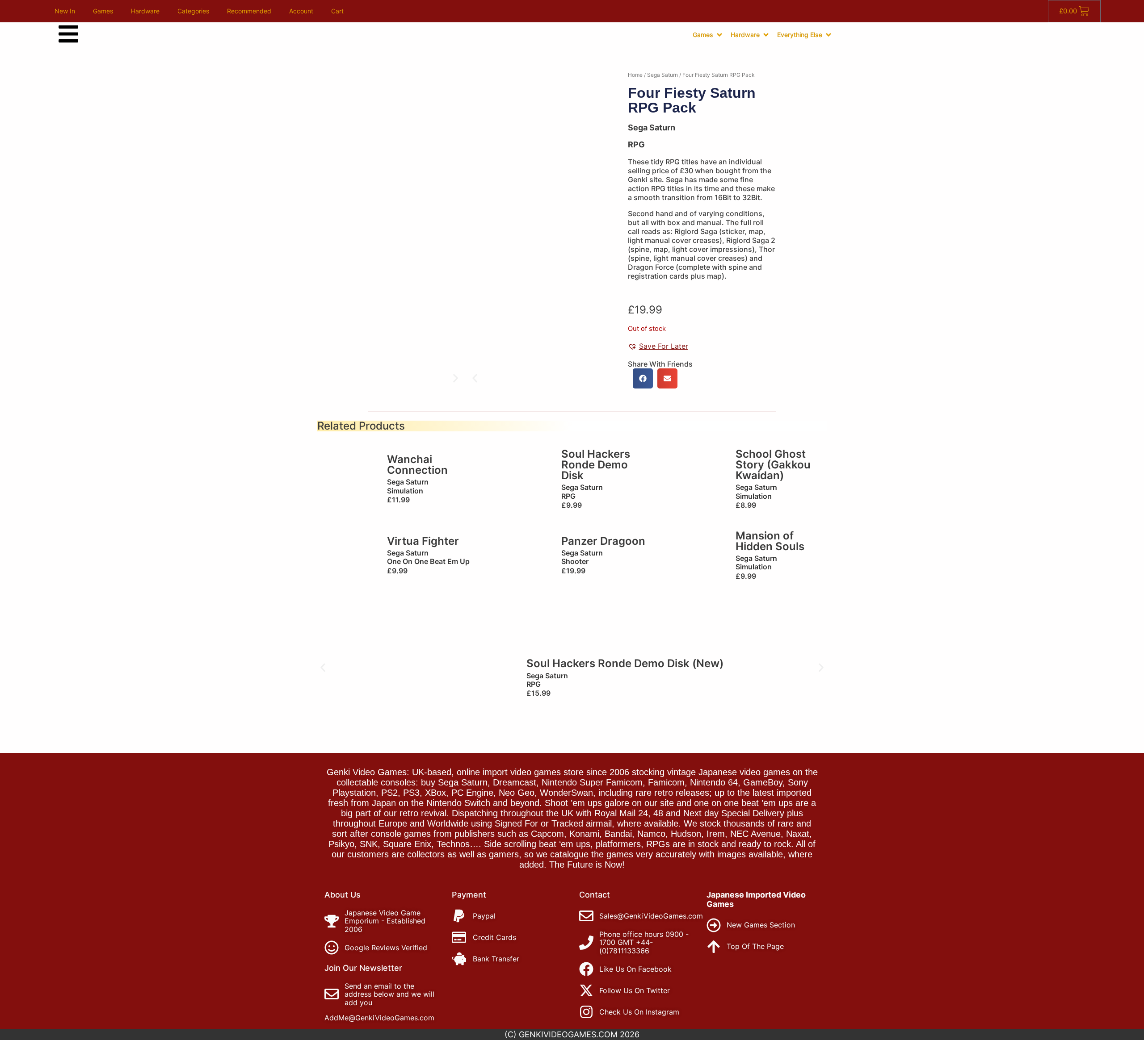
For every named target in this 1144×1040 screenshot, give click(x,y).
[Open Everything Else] (828, 35)
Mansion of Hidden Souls (770, 541)
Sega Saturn (662, 74)
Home (635, 74)
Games (103, 11)
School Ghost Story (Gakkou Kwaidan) (773, 464)
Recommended (249, 11)
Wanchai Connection (417, 464)
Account (301, 11)
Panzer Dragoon (603, 541)
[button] (474, 378)
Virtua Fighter (423, 541)
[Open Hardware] (766, 35)
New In (65, 11)
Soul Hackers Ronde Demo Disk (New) (624, 663)
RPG (636, 144)
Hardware (145, 11)
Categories (193, 11)
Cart (337, 11)
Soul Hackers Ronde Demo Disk (595, 464)
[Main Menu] (68, 34)
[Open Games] (719, 35)
